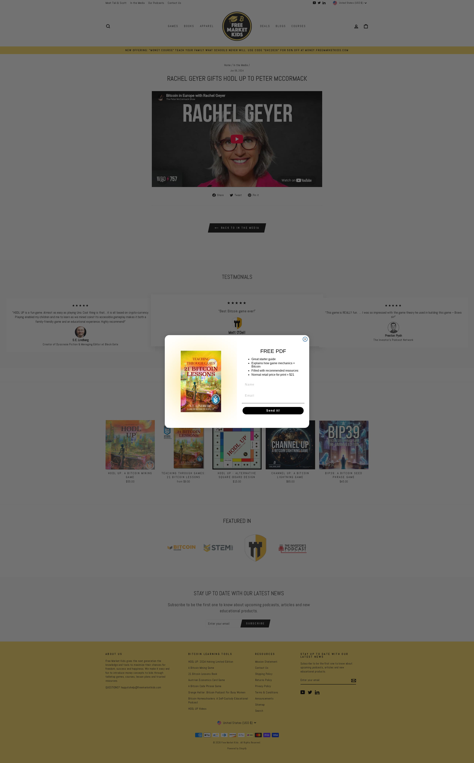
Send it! (273, 410)
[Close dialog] (305, 339)
